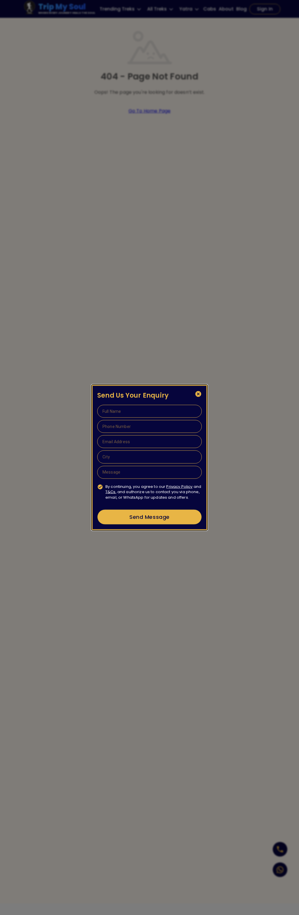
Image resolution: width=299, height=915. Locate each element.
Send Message (149, 517)
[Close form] (198, 394)
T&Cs (110, 492)
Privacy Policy (179, 486)
